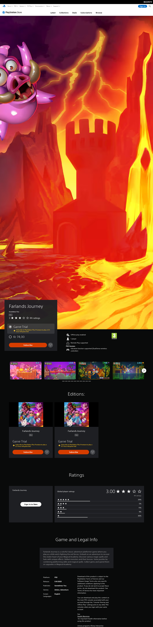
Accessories (39, 6)
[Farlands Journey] (26, 370)
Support (56, 6)
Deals (74, 13)
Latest (53, 13)
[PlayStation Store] (13, 12)
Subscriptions (86, 13)
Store (9, 6)
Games (22, 6)
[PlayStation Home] (4, 6)
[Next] (144, 370)
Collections (64, 13)
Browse (99, 13)
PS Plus (29, 6)
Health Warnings (83, 616)
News (48, 6)
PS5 (15, 6)
